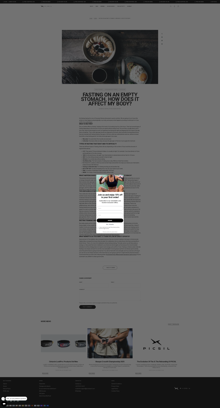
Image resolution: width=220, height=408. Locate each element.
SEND (110, 220)
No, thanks (110, 224)
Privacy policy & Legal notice (110, 231)
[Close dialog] (121, 176)
